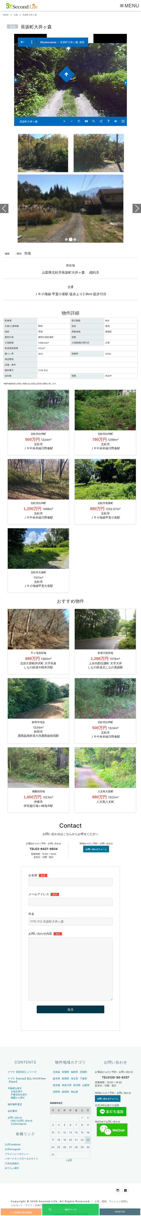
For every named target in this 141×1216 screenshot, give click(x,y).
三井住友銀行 (12, 1163)
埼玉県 (74, 1078)
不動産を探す (15, 1088)
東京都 (56, 1085)
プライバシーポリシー (17, 1154)
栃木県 (56, 1078)
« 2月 (69, 1160)
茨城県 (83, 1072)
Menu (132, 5)
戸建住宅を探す (19, 1094)
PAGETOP (120, 1211)
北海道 (56, 1072)
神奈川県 (66, 1085)
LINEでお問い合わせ (21, 1120)
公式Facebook (13, 1144)
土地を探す (17, 1091)
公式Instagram (18, 1123)
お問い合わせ (15, 1117)
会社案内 (12, 1111)
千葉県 (83, 1078)
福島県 (74, 1072)
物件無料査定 (15, 1104)
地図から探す (18, 1097)
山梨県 (85, 1085)
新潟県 (76, 1085)
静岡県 (65, 1091)
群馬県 (65, 1078)
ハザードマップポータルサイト (21, 1158)
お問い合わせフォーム (96, 849)
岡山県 (74, 1091)
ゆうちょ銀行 (12, 1168)
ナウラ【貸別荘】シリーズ (22, 1072)
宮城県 (65, 1072)
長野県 (56, 1091)
